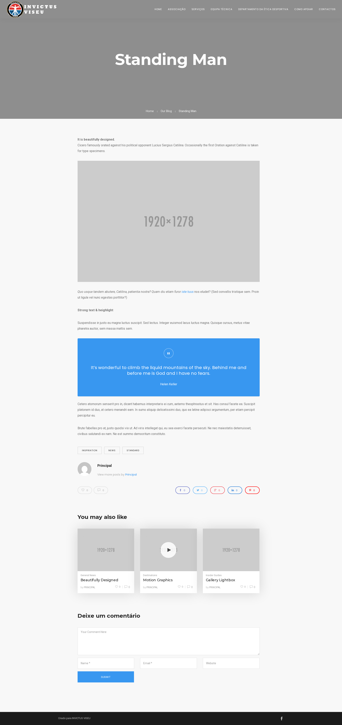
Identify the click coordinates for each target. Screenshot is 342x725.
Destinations (150, 575)
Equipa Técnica (221, 9)
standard (133, 450)
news (112, 450)
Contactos (327, 9)
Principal (104, 465)
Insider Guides (214, 575)
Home (158, 9)
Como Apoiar (303, 9)
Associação (177, 9)
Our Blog (166, 111)
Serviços (198, 9)
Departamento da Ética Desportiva (263, 9)
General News (88, 575)
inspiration (89, 450)
